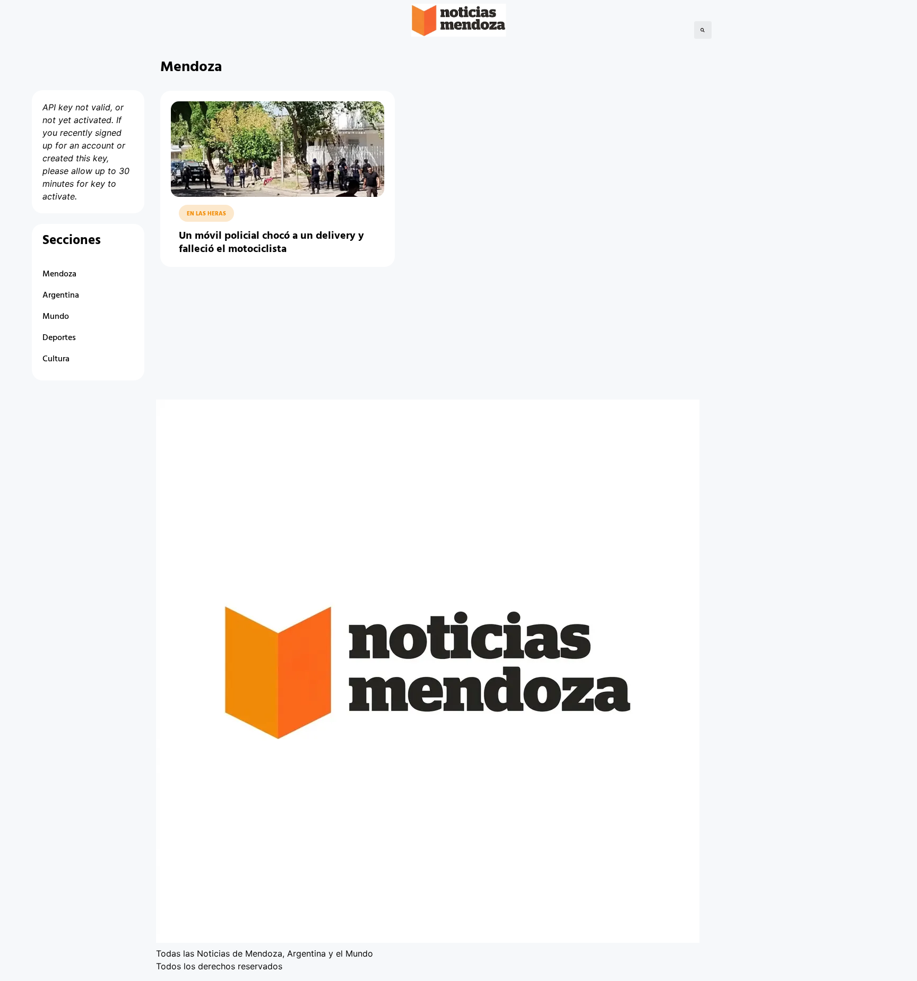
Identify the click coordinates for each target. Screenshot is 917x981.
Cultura (56, 359)
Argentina (60, 295)
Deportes (59, 338)
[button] (703, 30)
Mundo (55, 317)
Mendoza (59, 274)
